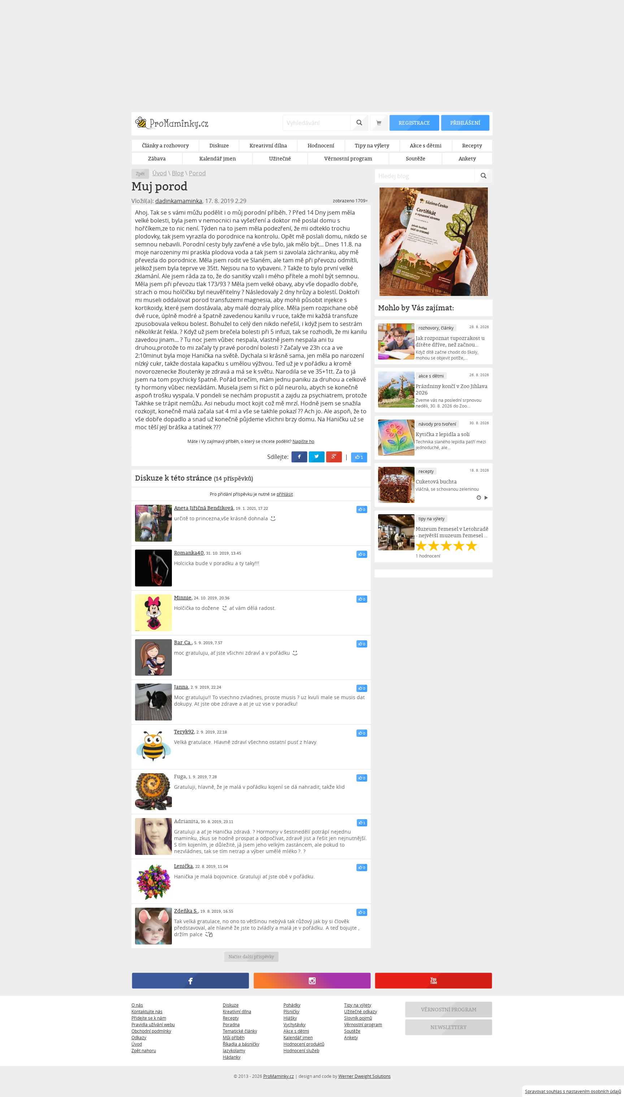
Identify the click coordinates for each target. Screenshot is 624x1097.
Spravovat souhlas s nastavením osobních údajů (573, 1091)
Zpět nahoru (143, 1050)
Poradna (231, 1024)
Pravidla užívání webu (153, 1024)
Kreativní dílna (237, 1011)
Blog (178, 173)
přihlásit (285, 494)
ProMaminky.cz (278, 1076)
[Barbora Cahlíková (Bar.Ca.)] (153, 657)
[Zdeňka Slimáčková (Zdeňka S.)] (153, 926)
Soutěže (352, 1031)
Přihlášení (465, 122)
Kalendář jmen (298, 1037)
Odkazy (138, 1037)
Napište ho (303, 441)
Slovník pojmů (358, 1018)
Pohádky (291, 1005)
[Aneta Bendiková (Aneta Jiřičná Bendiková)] (153, 523)
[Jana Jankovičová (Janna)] (153, 702)
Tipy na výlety (357, 1005)
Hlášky (290, 1018)
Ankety (351, 1037)
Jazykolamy (234, 1050)
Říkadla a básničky (241, 1044)
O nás (137, 1005)
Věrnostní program (363, 1024)
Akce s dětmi (296, 1031)
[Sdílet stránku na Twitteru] (317, 457)
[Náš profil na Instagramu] (312, 981)
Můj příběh (233, 1037)
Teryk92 (184, 731)
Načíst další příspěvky (251, 957)
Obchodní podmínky (151, 1031)
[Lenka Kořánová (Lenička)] (153, 881)
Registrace (414, 122)
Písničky (291, 1011)
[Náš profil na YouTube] (433, 981)
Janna (181, 686)
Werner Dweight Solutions (364, 1076)
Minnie (182, 597)
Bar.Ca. (183, 642)
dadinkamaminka (178, 201)
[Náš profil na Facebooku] (190, 981)
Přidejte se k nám (148, 1018)
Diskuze (231, 1005)
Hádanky (231, 1057)
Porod (197, 173)
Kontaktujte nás (146, 1011)
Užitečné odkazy (360, 1011)
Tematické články (240, 1031)
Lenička (183, 865)
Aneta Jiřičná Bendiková (203, 507)
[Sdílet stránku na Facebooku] (300, 457)
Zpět (140, 174)
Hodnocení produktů (303, 1044)
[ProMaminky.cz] (175, 124)
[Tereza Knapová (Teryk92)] (153, 746)
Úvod (159, 173)
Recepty (231, 1018)
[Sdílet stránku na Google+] (334, 457)
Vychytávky (294, 1024)
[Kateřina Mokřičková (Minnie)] (153, 612)
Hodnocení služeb (301, 1050)
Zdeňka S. (186, 910)
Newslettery (449, 1027)
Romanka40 (189, 552)
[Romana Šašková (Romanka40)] (153, 568)
